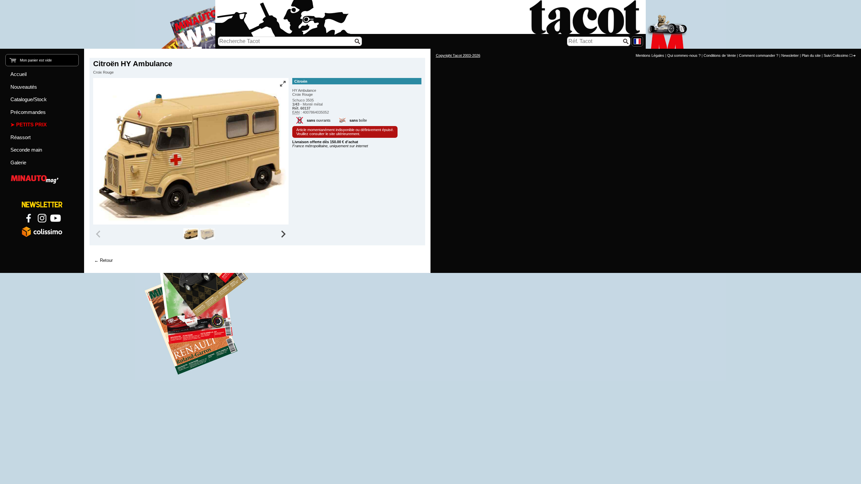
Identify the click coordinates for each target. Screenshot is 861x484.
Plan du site (811, 55)
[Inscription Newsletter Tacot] (42, 204)
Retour (106, 260)
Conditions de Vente (720, 55)
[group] (190, 234)
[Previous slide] (99, 234)
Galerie (18, 162)
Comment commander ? (758, 55)
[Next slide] (283, 234)
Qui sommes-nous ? (684, 55)
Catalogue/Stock (28, 99)
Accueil (18, 74)
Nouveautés (23, 87)
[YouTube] (55, 218)
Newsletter (790, 55)
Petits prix (31, 124)
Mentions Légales (650, 55)
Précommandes (28, 112)
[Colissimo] (42, 231)
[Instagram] (42, 218)
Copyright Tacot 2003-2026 (458, 55)
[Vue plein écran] (283, 83)
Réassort (20, 137)
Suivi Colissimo (836, 55)
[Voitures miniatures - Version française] (637, 41)
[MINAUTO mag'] (42, 178)
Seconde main (26, 150)
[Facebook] (28, 218)
